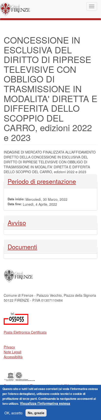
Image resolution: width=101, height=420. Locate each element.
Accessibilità (13, 356)
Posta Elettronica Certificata (25, 332)
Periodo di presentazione (42, 181)
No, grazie (36, 413)
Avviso (21, 222)
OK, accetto (13, 412)
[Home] (15, 9)
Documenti (22, 246)
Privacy (9, 346)
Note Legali (12, 351)
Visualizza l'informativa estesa (45, 403)
